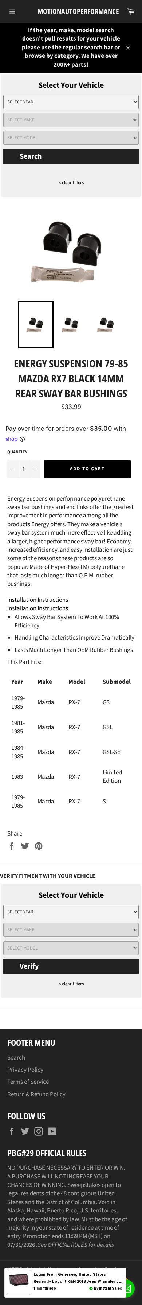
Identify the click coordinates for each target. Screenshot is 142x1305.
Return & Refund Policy (36, 1094)
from (69, 1274)
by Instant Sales (108, 1288)
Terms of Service (28, 1082)
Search (31, 156)
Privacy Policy (25, 1070)
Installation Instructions (37, 600)
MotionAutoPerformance (71, 11)
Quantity (17, 452)
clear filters (71, 183)
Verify (29, 966)
